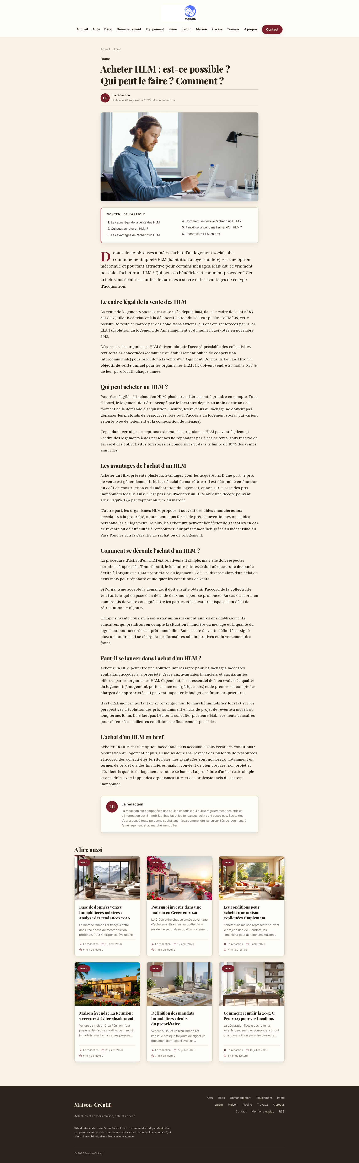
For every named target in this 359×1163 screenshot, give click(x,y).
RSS (282, 1111)
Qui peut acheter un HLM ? (129, 229)
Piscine (217, 29)
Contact (272, 29)
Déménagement (129, 29)
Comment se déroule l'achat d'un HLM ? (213, 221)
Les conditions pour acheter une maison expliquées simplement (244, 912)
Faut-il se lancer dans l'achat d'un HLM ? (214, 227)
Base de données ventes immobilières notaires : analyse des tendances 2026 (104, 912)
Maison (201, 29)
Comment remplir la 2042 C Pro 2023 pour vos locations (249, 1015)
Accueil (82, 29)
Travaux (233, 29)
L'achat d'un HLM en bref (203, 234)
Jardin (186, 29)
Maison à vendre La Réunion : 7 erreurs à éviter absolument (106, 1015)
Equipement (155, 29)
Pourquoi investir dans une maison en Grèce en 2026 (176, 909)
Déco (108, 29)
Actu (96, 29)
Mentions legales (263, 1111)
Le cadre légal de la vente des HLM (135, 222)
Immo (172, 29)
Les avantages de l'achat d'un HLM (135, 235)
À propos (250, 29)
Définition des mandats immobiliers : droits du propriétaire (172, 1018)
